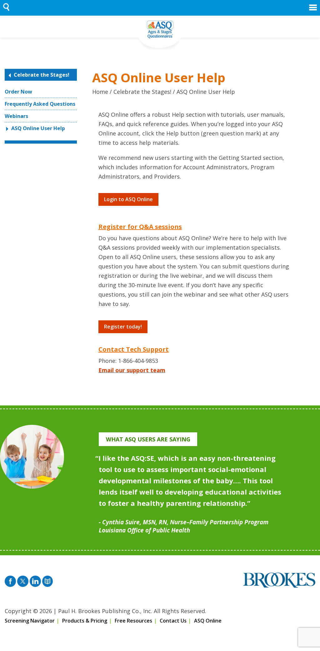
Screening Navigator (30, 620)
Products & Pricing (84, 620)
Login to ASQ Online (128, 199)
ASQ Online (208, 620)
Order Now (18, 91)
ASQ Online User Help (38, 128)
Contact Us (173, 620)
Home (100, 91)
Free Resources (133, 620)
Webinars (16, 116)
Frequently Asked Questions (40, 103)
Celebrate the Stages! (41, 74)
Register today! (123, 326)
